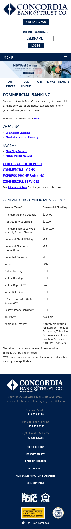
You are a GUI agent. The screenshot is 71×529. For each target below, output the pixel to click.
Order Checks (35, 447)
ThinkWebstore (57, 401)
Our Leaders (10, 84)
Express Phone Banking (23, 175)
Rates (39, 81)
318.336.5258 (35, 22)
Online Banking (35, 32)
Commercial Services (21, 181)
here (36, 118)
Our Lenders (26, 84)
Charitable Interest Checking (22, 137)
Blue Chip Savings (16, 151)
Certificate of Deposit (22, 164)
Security (63, 81)
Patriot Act (35, 468)
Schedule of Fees (17, 187)
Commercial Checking (18, 132)
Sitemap (10, 401)
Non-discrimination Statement (35, 475)
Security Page (35, 483)
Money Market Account (19, 155)
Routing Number (35, 461)
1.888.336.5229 (35, 426)
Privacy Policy (35, 454)
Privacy (50, 81)
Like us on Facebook (37, 522)
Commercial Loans (19, 170)
